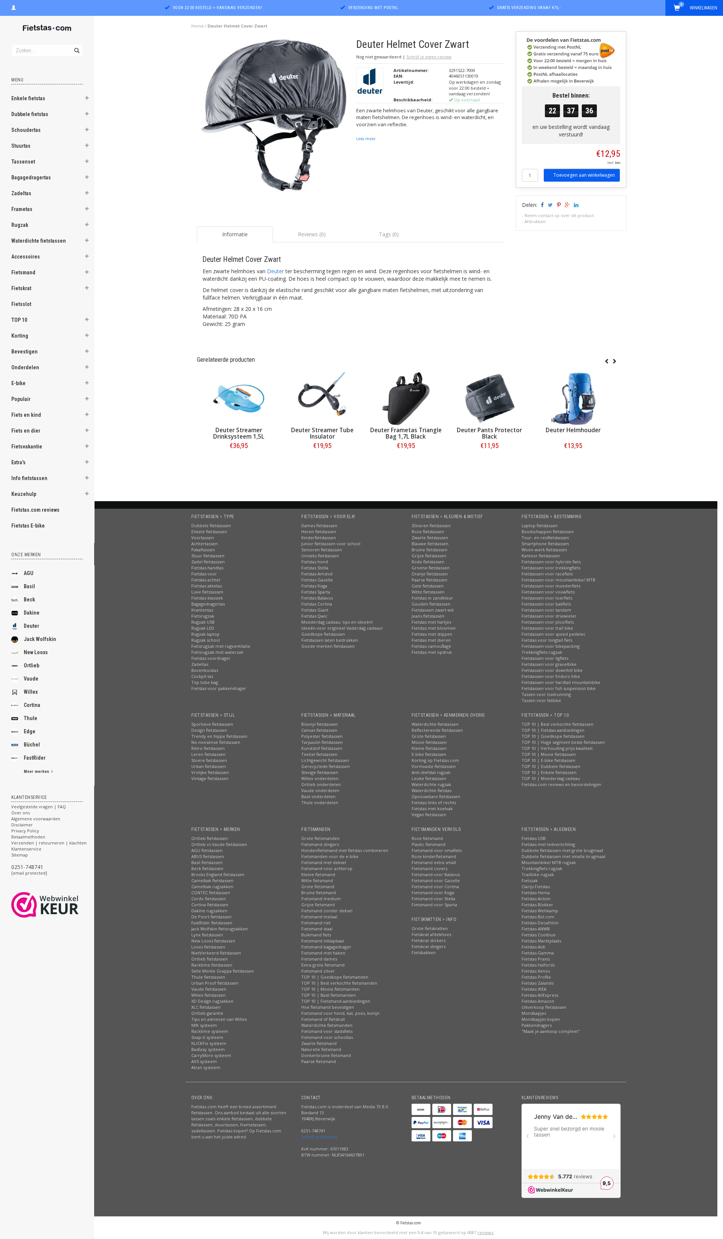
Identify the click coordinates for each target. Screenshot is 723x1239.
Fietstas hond (314, 561)
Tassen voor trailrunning (546, 694)
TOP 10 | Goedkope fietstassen (553, 736)
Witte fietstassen (428, 592)
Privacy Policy (25, 831)
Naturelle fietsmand (321, 1049)
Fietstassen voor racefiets (547, 574)
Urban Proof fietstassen (214, 983)
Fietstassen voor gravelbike (549, 664)
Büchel (32, 745)
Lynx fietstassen (207, 935)
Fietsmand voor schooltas (327, 1037)
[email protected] (29, 873)
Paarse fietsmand (318, 1061)
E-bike (18, 383)
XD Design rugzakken (212, 1001)
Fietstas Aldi (533, 947)
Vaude (31, 679)
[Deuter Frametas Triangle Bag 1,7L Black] (406, 398)
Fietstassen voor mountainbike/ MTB (558, 580)
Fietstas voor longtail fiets (547, 640)
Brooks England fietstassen (217, 874)
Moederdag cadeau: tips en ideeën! (337, 622)
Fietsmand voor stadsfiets (326, 1031)
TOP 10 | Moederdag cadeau (551, 778)
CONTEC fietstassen (210, 892)
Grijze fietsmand (318, 904)
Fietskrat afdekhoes (431, 934)
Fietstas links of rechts (434, 802)
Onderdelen (25, 367)
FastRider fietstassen (211, 922)
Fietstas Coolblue (539, 935)
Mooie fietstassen (429, 742)
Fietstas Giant (314, 610)
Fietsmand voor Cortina (435, 886)
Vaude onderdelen (320, 790)
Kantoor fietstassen (541, 555)
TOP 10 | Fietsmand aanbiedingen (335, 1001)
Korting (19, 336)
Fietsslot (21, 304)
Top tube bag (204, 682)
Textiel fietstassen (319, 754)
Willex (31, 692)
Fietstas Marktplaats (541, 941)
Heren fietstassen (318, 531)
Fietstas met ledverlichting (548, 844)
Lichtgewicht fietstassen (325, 760)
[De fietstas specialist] (47, 28)
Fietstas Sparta (315, 592)
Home (197, 26)
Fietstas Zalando (538, 983)
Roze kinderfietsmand (434, 856)
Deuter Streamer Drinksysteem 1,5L (238, 433)
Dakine (32, 613)
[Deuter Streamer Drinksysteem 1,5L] (239, 398)
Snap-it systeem (207, 1037)
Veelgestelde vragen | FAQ (38, 806)
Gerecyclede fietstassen (325, 766)
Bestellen (239, 461)
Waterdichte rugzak (431, 784)
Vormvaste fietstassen (434, 766)
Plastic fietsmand (428, 844)
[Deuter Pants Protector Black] (489, 398)
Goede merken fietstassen (328, 646)
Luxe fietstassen (207, 592)
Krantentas (202, 610)
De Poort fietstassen (211, 916)
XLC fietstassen (206, 1007)
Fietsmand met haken (323, 953)
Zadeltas (21, 193)
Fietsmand (23, 272)
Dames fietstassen (319, 525)
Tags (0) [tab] (389, 234)
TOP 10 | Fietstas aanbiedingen (553, 730)
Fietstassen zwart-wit (433, 610)
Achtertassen (204, 543)
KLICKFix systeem (208, 1043)
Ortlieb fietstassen (209, 838)
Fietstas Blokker (537, 904)
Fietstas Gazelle (317, 580)
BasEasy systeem (208, 1049)
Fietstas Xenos (536, 971)
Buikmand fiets (316, 935)
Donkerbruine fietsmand (326, 1055)
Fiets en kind (26, 415)
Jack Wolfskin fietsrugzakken (219, 929)
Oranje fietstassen (430, 574)
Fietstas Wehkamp (540, 910)
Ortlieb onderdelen (321, 784)
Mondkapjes (534, 1013)
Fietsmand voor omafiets (437, 850)
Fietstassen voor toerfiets (547, 598)
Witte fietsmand (317, 880)
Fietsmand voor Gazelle (436, 880)
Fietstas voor (204, 574)
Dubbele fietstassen (211, 525)
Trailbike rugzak (538, 874)
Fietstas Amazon (538, 1001)
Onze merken (26, 554)
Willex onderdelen (320, 778)
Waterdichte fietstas (431, 790)
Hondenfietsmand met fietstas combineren (344, 850)
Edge (29, 731)
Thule (30, 718)
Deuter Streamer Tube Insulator (322, 433)
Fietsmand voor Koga (433, 892)
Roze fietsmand (427, 838)
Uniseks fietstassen (320, 555)
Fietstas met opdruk (432, 652)
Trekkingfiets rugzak (542, 652)
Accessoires (25, 257)
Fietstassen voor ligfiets (545, 658)
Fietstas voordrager (210, 658)
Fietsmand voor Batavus (436, 874)
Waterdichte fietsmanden (326, 1025)
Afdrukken (535, 221)
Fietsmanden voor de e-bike (329, 856)
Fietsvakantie (26, 447)
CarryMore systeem (211, 1055)
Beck (29, 600)
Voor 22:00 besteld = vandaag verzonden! (217, 7)
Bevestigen (24, 352)
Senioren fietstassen (321, 549)
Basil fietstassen (207, 862)
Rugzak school (205, 640)
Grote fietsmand (317, 886)
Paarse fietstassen (429, 580)
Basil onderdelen (318, 796)
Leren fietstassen (208, 754)
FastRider (35, 758)
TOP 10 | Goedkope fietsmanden (334, 977)
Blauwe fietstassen (430, 543)
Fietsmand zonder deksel (326, 910)
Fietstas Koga (314, 586)
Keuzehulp (23, 494)
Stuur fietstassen (207, 555)
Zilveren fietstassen (431, 525)
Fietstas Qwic (314, 616)
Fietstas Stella (314, 568)
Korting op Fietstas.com (435, 760)
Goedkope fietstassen (323, 634)
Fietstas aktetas (206, 586)
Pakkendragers (537, 1025)
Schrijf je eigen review (428, 57)
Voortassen (202, 537)
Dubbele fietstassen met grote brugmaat (562, 850)
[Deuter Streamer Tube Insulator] (322, 398)
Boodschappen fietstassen (548, 531)
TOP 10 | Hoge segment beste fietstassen (563, 742)
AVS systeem (204, 1061)
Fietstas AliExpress (540, 995)
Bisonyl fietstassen (319, 724)
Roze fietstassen (428, 531)
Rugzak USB (203, 622)
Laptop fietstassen (540, 525)
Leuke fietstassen (429, 778)
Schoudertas (26, 130)
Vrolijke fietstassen (210, 772)
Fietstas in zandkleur (432, 598)
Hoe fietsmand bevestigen (327, 1007)
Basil (29, 586)
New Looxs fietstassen (213, 941)
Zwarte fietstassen (430, 537)
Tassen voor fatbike (541, 700)
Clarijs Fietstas (536, 886)
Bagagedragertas (31, 177)
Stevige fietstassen (319, 772)
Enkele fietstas (28, 98)
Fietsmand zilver (318, 971)
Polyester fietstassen (322, 736)
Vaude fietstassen (208, 989)
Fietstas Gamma (538, 953)
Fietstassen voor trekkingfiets (551, 568)
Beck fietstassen (207, 868)
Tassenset (23, 162)
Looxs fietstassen (208, 947)
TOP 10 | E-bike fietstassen (548, 760)
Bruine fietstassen (429, 549)
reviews (485, 1232)
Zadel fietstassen (208, 561)
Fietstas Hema (536, 892)
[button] (87, 99)
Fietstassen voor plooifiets (548, 622)
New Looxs (36, 652)
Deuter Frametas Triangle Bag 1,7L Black (406, 433)
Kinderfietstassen (318, 537)
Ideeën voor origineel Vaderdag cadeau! (342, 628)
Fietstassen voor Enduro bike (551, 676)
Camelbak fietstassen (212, 880)
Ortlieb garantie (207, 1013)
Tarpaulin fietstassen (322, 742)
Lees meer (365, 138)
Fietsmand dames (319, 959)
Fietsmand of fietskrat (323, 1019)
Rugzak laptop (205, 634)
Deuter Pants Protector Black (489, 433)
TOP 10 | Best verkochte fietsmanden (339, 983)
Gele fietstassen (428, 586)
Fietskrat (21, 288)
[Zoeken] (76, 46)
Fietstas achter (206, 580)
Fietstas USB (534, 838)
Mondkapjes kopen (541, 1019)
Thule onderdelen (319, 802)
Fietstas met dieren (431, 640)
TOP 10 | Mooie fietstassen (549, 754)
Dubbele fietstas (29, 114)
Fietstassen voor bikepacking (551, 646)
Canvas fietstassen (319, 730)
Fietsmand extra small (434, 862)
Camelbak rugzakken (212, 886)
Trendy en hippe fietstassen (219, 736)
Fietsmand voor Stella (433, 898)
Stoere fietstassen (209, 760)
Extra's (18, 462)
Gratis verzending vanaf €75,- (529, 7)
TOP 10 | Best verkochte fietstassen (557, 724)
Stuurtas (21, 146)
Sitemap (19, 855)
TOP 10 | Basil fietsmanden (328, 995)
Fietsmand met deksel (323, 862)
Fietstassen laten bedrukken (329, 640)
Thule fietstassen (208, 977)
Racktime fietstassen (211, 965)
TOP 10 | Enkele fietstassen (549, 772)
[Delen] (542, 204)
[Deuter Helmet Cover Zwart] (274, 117)
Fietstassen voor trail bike (547, 628)
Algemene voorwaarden (35, 818)
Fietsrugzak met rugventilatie (220, 646)
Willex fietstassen (208, 995)
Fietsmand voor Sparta (434, 904)
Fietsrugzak (202, 616)
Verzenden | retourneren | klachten (49, 843)
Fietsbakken (424, 952)
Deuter (31, 626)
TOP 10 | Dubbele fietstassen (551, 766)
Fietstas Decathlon (540, 922)
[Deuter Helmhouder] (573, 398)
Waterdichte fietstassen (38, 241)
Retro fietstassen (208, 748)
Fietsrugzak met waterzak (217, 652)
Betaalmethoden (28, 837)
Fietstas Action (536, 898)
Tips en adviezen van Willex (219, 1019)
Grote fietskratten (430, 928)
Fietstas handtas (207, 568)
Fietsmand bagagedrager (326, 947)
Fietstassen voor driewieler (549, 616)
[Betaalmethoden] (421, 1109)
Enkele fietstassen (209, 531)
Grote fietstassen (429, 736)
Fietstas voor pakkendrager (218, 688)
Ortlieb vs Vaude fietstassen (219, 844)
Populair (21, 399)
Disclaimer (22, 825)
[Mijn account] (13, 6)
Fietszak (530, 880)
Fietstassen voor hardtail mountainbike (561, 682)
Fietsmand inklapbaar (323, 941)
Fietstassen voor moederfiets (551, 586)
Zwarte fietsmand (319, 1043)
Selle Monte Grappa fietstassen (222, 971)
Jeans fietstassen (428, 616)
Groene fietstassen (431, 568)
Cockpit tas (202, 676)
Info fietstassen (29, 478)
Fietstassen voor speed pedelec (554, 634)
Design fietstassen (209, 730)
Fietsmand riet (316, 922)
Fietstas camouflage (431, 646)
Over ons (20, 812)
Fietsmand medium (321, 898)
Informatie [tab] (235, 234)
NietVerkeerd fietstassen (216, 953)
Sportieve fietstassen (212, 724)
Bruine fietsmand (318, 892)
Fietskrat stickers (428, 940)
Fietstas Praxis (536, 959)
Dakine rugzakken (209, 910)
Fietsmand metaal (319, 916)
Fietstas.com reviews (35, 510)
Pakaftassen (203, 549)
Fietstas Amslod (317, 574)
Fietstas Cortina (316, 604)
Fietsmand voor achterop (326, 868)
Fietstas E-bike (28, 526)
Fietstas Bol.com (538, 916)
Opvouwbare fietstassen (436, 796)
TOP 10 (19, 320)
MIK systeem (204, 1025)
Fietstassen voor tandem (546, 610)
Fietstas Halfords (538, 965)
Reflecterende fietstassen (437, 730)
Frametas (21, 209)
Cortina (32, 705)
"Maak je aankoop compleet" (551, 1031)
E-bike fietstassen (429, 754)
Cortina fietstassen (209, 904)
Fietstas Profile (536, 977)
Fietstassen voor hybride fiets (551, 561)
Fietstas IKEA (534, 989)
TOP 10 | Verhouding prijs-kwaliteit (557, 748)
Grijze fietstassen (429, 555)
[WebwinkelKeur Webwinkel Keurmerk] (58, 904)
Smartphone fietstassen (545, 543)
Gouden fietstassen (431, 604)
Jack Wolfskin (40, 639)
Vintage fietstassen (210, 778)
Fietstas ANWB (536, 929)
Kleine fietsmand (318, 874)
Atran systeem (205, 1067)
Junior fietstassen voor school (330, 543)
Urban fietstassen (208, 766)
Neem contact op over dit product (559, 215)
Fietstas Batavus (317, 598)
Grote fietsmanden (320, 838)
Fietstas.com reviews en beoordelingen (561, 784)
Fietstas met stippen (432, 634)
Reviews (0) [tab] (312, 234)
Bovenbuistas (204, 670)
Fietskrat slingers (428, 946)
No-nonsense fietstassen (215, 742)
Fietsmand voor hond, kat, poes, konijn (340, 1013)
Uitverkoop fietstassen (544, 1007)
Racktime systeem (209, 1031)
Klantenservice (26, 849)
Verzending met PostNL (373, 7)
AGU (29, 573)
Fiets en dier (25, 431)
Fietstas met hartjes (431, 622)
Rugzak (19, 225)
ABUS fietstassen (207, 856)
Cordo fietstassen (208, 898)
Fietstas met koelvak (432, 808)
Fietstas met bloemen (434, 628)
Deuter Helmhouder (573, 430)
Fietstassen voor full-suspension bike (559, 688)
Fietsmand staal (317, 929)
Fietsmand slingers (320, 844)
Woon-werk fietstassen (544, 549)
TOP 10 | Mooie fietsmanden (330, 989)
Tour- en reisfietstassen (545, 537)
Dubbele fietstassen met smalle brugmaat (564, 856)
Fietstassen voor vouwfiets (548, 592)
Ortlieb (31, 665)
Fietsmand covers (429, 868)
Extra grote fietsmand (323, 965)
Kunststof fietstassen (321, 748)
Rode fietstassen (428, 561)
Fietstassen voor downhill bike (552, 670)
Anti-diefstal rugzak (431, 772)
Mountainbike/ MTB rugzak (549, 862)
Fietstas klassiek (207, 598)
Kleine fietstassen (429, 748)
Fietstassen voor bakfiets (546, 604)
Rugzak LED (202, 628)
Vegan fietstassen (429, 814)
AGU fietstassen (207, 850)
